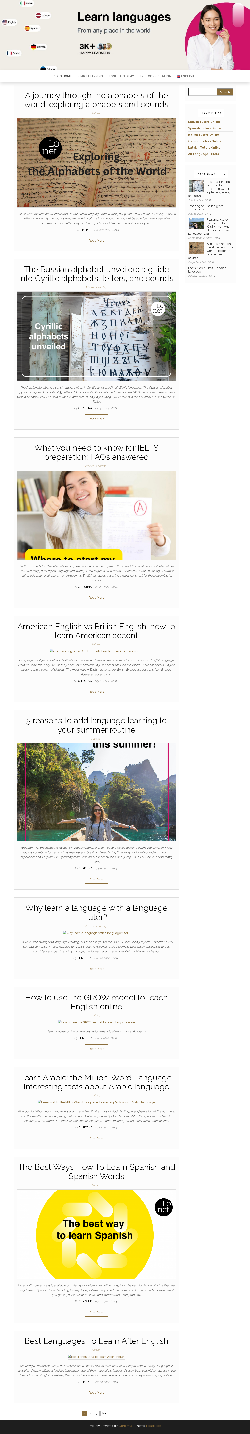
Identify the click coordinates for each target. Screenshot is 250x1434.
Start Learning (90, 76)
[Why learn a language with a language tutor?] (96, 933)
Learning (101, 287)
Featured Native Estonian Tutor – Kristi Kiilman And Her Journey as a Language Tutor (208, 226)
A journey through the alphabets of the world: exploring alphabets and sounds (96, 100)
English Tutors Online (204, 122)
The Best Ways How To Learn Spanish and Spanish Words (96, 1171)
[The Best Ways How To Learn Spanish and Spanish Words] (96, 1234)
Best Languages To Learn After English (96, 1341)
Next (105, 1413)
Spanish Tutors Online (204, 128)
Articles (95, 113)
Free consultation (155, 76)
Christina (84, 229)
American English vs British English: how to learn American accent (96, 631)
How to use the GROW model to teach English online (96, 1002)
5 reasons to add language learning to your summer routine (96, 725)
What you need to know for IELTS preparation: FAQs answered (96, 452)
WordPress (125, 1426)
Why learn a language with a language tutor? (96, 912)
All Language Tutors (203, 154)
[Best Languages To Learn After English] (96, 1356)
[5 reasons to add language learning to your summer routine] (96, 792)
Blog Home (62, 76)
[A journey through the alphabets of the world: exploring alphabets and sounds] (96, 162)
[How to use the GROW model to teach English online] (96, 1022)
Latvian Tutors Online (204, 147)
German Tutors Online (204, 141)
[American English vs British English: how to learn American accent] (96, 651)
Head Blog (153, 1426)
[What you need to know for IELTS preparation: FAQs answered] (96, 515)
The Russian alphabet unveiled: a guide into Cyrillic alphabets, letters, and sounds (96, 274)
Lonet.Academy (121, 76)
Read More (96, 240)
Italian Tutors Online (203, 134)
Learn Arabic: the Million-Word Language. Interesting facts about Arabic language (96, 1082)
